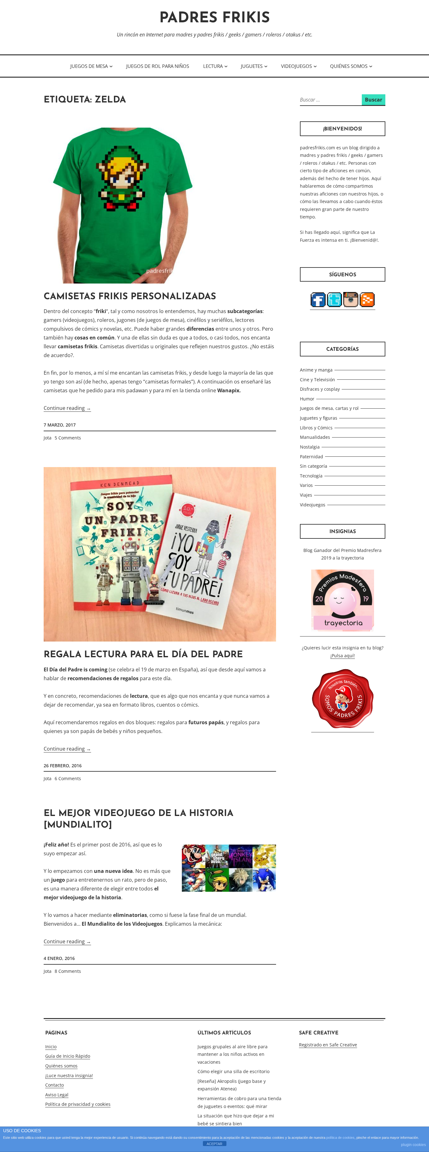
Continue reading (67, 408)
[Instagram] (351, 307)
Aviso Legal (56, 1095)
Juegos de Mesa (89, 66)
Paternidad (311, 457)
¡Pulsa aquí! (342, 656)
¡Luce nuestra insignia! (69, 1075)
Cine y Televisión (317, 380)
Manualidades (315, 437)
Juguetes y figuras (318, 418)
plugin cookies (413, 1145)
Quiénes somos (348, 66)
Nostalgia (310, 447)
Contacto (54, 1085)
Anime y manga (316, 370)
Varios (306, 485)
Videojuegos (296, 66)
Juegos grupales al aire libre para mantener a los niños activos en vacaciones (233, 1054)
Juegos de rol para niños (157, 66)
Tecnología (311, 476)
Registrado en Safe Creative (328, 1045)
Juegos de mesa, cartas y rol (329, 408)
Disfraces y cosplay (320, 389)
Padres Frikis (214, 18)
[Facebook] (318, 307)
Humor (307, 399)
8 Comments (68, 971)
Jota (48, 438)
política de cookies (340, 1137)
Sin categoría (313, 466)
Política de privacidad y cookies (78, 1104)
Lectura (213, 66)
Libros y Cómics (316, 428)
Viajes (306, 495)
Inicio (51, 1047)
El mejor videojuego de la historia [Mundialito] (138, 819)
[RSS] (367, 307)
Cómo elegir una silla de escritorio (233, 1071)
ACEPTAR (214, 1144)
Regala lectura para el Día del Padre (143, 654)
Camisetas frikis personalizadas (130, 296)
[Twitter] (334, 307)
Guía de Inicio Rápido (67, 1056)
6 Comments (68, 778)
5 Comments (68, 438)
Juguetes (252, 66)
